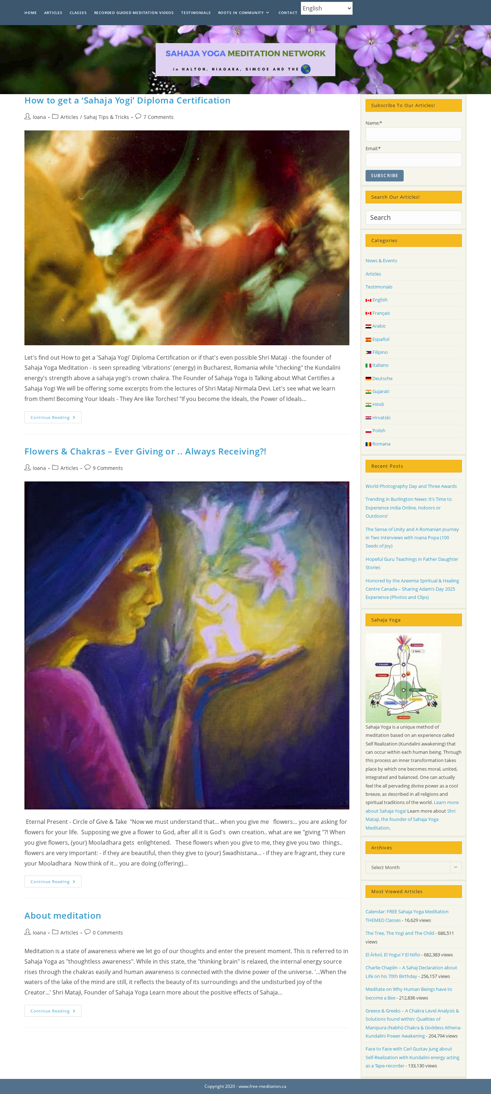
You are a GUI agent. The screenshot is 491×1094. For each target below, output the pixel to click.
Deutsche (382, 378)
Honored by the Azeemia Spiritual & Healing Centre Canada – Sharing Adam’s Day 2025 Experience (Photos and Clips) (412, 589)
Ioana (39, 117)
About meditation (62, 915)
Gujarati (380, 391)
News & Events (381, 260)
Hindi (377, 404)
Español (380, 339)
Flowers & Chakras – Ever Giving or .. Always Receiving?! (145, 451)
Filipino (379, 352)
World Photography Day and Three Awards (411, 486)
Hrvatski (380, 417)
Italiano (380, 365)
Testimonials (379, 286)
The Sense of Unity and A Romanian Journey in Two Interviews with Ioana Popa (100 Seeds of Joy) (412, 537)
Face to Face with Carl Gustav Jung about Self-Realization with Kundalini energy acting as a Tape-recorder (412, 1057)
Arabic (378, 326)
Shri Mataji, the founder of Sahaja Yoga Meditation (410, 819)
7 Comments (158, 117)
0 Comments (108, 932)
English (379, 299)
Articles (69, 117)
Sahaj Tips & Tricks (106, 117)
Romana (380, 443)
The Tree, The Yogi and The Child (400, 933)
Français (380, 313)
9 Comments (108, 468)
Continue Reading (56, 418)
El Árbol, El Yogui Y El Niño (393, 954)
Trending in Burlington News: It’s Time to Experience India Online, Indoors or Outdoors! (409, 507)
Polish (378, 430)
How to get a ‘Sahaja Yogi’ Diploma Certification (127, 100)
